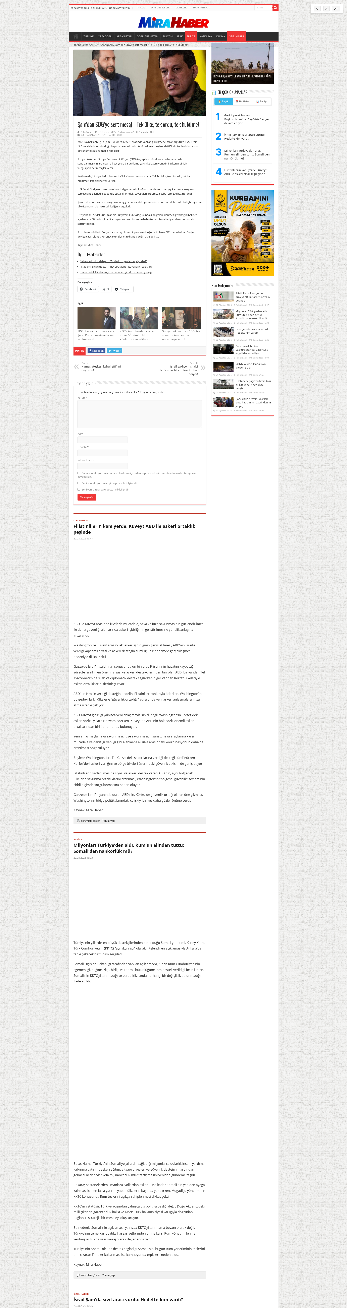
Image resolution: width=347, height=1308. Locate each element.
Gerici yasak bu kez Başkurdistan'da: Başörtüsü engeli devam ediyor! (247, 119)
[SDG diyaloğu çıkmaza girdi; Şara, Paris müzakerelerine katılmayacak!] (97, 318)
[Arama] (275, 8)
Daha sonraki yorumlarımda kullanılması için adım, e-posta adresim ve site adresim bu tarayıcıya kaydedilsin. (137, 474)
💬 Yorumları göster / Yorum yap (96, 820)
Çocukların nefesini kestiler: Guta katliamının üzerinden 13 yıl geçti (253, 402)
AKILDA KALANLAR (101, 45)
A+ (336, 8)
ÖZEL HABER (236, 36)
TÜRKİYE (89, 36)
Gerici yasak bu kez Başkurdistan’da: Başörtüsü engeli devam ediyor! (252, 349)
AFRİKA (78, 839)
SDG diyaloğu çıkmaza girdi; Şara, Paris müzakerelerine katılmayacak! (96, 335)
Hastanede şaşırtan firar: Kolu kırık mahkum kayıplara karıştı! (253, 384)
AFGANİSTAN (124, 36)
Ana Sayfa (82, 45)
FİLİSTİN (168, 36)
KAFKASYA (206, 36)
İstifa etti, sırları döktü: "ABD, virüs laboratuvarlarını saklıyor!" (117, 266)
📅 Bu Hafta (242, 101)
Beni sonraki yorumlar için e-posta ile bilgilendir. (110, 483)
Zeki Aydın (86, 131)
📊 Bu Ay (261, 101)
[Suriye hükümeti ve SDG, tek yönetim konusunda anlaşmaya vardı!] (181, 318)
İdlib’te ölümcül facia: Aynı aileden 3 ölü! (251, 365)
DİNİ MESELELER (160, 7)
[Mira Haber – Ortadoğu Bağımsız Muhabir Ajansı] (173, 21)
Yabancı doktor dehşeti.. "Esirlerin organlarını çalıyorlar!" (114, 261)
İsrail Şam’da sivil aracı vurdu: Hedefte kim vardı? (128, 1299)
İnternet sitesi (86, 460)
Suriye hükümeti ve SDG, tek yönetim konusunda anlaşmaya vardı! (181, 335)
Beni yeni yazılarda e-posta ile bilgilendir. (105, 489)
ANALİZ (141, 7)
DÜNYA (220, 36)
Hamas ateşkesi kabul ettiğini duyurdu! (101, 367)
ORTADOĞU (105, 36)
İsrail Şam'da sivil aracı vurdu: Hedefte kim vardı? (244, 137)
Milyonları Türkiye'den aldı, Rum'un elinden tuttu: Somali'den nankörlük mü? (247, 154)
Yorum (83, 397)
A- (317, 8)
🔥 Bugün (223, 101)
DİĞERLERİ (181, 7)
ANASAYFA (76, 36)
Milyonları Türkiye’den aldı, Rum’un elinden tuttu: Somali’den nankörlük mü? (128, 848)
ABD (178, 672)
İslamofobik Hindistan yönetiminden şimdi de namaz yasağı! (116, 272)
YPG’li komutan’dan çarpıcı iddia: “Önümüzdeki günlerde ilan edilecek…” (137, 335)
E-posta (83, 447)
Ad (80, 434)
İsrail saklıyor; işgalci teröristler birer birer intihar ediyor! (179, 369)
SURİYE (191, 36)
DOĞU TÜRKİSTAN (147, 36)
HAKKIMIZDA (200, 7)
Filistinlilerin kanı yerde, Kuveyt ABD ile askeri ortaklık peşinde (134, 529)
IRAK (180, 36)
